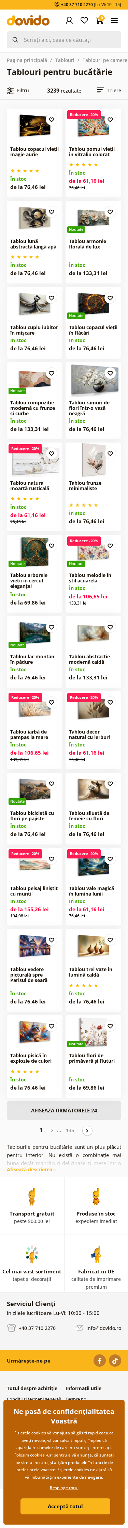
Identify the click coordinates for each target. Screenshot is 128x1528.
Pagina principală (27, 60)
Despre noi (76, 1399)
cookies (37, 1455)
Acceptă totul (65, 1506)
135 (70, 1130)
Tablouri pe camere (105, 60)
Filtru (23, 90)
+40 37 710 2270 (36, 1327)
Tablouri (64, 60)
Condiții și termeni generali (34, 1399)
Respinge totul (64, 1488)
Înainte (87, 1131)
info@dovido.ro (103, 1327)
